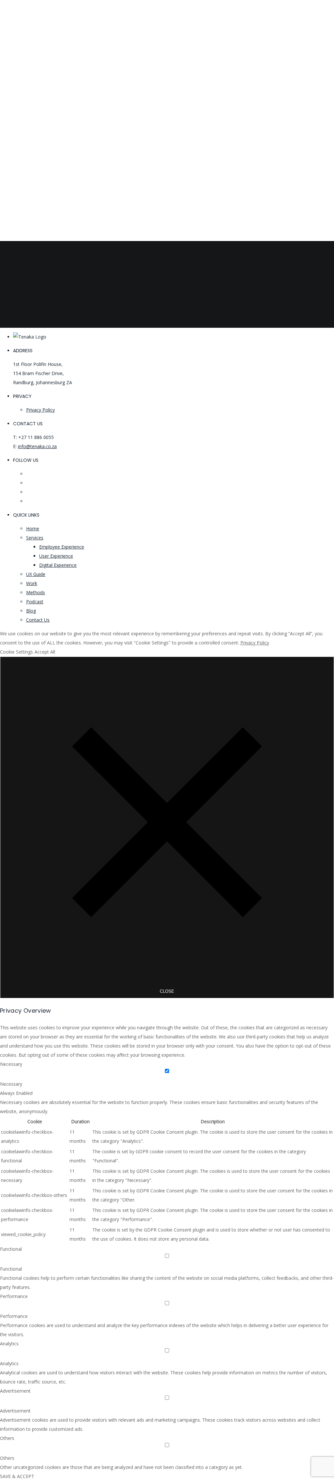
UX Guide (35, 574)
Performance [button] (14, 1296)
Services (34, 538)
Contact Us (38, 620)
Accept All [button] (45, 652)
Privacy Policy (40, 410)
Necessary (11, 1084)
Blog (31, 611)
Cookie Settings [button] (16, 652)
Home (32, 528)
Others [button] (7, 1438)
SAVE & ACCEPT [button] (17, 1476)
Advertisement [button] (15, 1391)
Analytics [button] (9, 1343)
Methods (35, 592)
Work (31, 583)
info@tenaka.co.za (37, 446)
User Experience (56, 556)
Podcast (34, 601)
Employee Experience (61, 547)
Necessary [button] (11, 1064)
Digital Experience (58, 565)
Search (7, 323)
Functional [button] (11, 1249)
